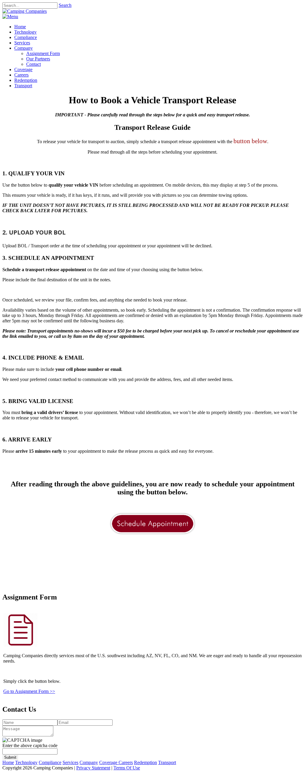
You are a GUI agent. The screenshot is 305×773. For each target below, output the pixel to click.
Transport (167, 762)
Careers (126, 762)
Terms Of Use (126, 767)
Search (65, 5)
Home (8, 762)
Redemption (145, 762)
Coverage (109, 762)
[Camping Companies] (24, 11)
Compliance (50, 762)
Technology (26, 762)
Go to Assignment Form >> (29, 691)
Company (89, 762)
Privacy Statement (93, 767)
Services (70, 762)
